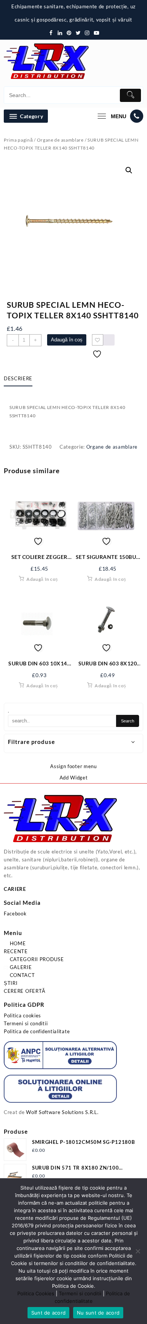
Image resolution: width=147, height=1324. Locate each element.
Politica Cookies (35, 1293)
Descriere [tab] (18, 378)
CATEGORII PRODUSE (36, 959)
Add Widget (74, 778)
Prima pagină (18, 140)
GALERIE (20, 967)
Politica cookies (22, 1015)
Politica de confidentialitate (37, 1031)
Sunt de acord (48, 1313)
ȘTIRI (11, 983)
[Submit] (130, 95)
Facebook (15, 913)
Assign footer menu (73, 766)
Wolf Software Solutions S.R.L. (62, 1112)
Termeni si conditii (25, 1023)
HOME (17, 943)
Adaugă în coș (67, 340)
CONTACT (21, 975)
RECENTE (16, 951)
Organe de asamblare (60, 140)
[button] (129, 170)
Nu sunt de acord (98, 1313)
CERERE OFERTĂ (25, 991)
